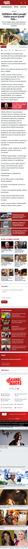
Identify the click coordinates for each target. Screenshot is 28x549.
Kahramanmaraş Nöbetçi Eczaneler (5, 394)
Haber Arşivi (19, 407)
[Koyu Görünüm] (21, 2)
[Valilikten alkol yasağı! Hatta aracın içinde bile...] (14, 37)
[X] (13, 389)
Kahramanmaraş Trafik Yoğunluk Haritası (21, 400)
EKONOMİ (23, 7)
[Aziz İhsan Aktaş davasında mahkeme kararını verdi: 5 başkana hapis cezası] (21, 272)
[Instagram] (15, 389)
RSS (5, 414)
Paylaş (4, 46)
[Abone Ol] (23, 47)
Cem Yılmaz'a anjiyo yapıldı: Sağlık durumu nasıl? (7, 250)
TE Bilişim (17, 418)
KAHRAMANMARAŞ (6, 7)
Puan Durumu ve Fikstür (8, 404)
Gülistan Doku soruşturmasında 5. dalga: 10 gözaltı (19, 250)
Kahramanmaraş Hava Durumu (21, 394)
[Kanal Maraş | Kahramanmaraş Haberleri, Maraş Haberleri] (6, 2)
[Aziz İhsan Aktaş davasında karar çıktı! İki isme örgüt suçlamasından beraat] (7, 272)
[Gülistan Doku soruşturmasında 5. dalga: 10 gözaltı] (21, 245)
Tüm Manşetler (19, 404)
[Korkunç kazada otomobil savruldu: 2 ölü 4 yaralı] (7, 258)
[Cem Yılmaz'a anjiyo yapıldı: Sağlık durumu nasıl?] (7, 245)
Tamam (21, 425)
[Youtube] (18, 389)
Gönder (4, 302)
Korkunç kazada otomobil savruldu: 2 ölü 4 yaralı (6, 264)
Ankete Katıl (5, 364)
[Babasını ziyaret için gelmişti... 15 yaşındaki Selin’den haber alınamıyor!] (21, 258)
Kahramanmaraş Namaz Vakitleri (5, 400)
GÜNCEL (16, 7)
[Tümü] (26, 355)
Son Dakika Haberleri (7, 407)
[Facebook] (10, 389)
